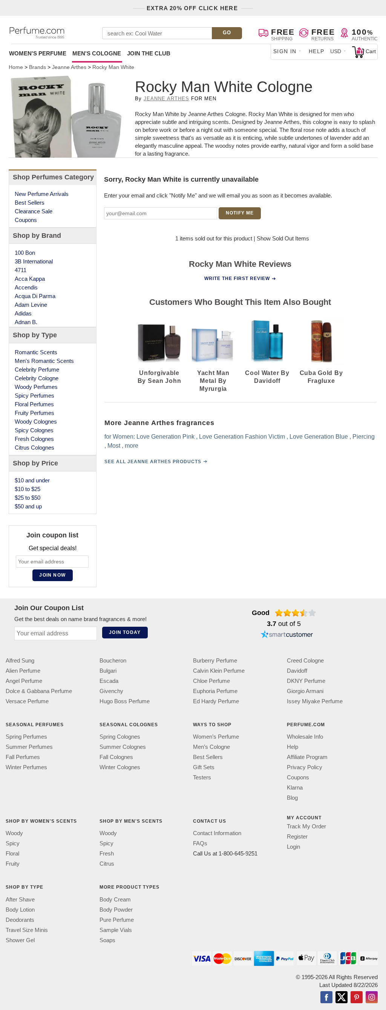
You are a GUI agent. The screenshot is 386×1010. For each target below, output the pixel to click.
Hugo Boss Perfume (125, 701)
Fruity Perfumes (34, 413)
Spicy (13, 843)
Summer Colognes (123, 747)
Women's (37, 53)
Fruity (13, 863)
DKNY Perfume (306, 681)
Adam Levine (31, 304)
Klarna (295, 787)
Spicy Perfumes (34, 395)
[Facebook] (326, 997)
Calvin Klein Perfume (219, 670)
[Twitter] (341, 997)
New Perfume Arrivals (42, 194)
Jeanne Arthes (167, 98)
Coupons (26, 220)
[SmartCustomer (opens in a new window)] (286, 635)
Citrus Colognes (34, 447)
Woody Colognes (36, 421)
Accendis (26, 287)
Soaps (107, 940)
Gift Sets (203, 767)
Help (317, 51)
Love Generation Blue (318, 436)
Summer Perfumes (29, 747)
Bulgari (108, 670)
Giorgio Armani (305, 691)
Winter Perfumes (26, 767)
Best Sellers (29, 202)
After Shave (20, 899)
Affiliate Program (307, 757)
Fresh (107, 853)
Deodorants (20, 919)
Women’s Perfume (216, 736)
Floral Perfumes (34, 404)
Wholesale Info (305, 736)
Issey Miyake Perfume (315, 701)
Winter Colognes (120, 767)
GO (227, 32)
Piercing (363, 436)
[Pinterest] (357, 997)
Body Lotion (20, 909)
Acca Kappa (30, 278)
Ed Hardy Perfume (216, 701)
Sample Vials (116, 929)
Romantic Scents (36, 352)
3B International (34, 261)
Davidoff (297, 670)
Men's (96, 53)
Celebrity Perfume (37, 369)
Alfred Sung (20, 660)
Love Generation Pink (165, 436)
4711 (20, 270)
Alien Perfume (23, 670)
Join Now (52, 575)
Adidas (23, 313)
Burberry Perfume (215, 660)
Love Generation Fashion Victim (242, 436)
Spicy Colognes (34, 430)
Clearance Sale (33, 211)
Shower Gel (20, 940)
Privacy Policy (304, 767)
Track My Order (306, 826)
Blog (292, 797)
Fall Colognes (116, 757)
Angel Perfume (24, 681)
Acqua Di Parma (35, 296)
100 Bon (25, 252)
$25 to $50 (27, 497)
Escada (109, 681)
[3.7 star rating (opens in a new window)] (295, 613)
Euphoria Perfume (215, 691)
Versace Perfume (27, 701)
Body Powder (116, 909)
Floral (12, 853)
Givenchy (111, 691)
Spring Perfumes (26, 736)
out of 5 (284, 623)
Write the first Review (237, 278)
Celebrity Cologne (36, 378)
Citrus (107, 863)
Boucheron (113, 660)
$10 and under (32, 480)
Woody (14, 833)
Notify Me (240, 213)
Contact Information (217, 833)
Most (113, 445)
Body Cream (115, 899)
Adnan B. (26, 322)
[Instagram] (372, 997)
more (131, 445)
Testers (202, 777)
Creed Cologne (305, 660)
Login (293, 846)
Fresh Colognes (34, 439)
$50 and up (28, 506)
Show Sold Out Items (283, 238)
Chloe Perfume (211, 681)
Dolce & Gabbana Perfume (39, 691)
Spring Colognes (120, 736)
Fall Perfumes (23, 757)
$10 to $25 (27, 489)
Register (297, 836)
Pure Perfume (117, 919)
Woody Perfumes (36, 387)
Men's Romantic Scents (44, 361)
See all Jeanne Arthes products (152, 461)
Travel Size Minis (27, 929)
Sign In (285, 51)
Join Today (125, 632)
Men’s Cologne (211, 747)
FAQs (200, 843)
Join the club (148, 53)
